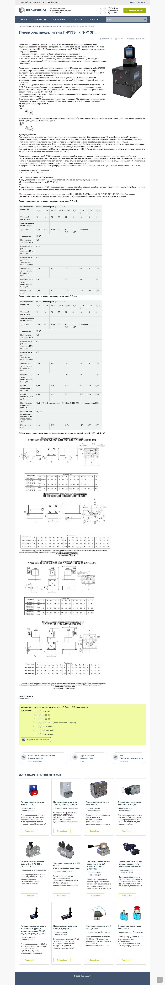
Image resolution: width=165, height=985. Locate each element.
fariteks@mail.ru (138, 2)
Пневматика (73, 808)
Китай (70, 872)
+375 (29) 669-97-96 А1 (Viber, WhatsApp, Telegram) (54, 723)
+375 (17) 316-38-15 (41, 715)
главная (23, 19)
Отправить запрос (135, 10)
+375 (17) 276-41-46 (110, 8)
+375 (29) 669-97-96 (110, 10)
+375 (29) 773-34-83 (110, 13)
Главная (22, 26)
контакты (77, 19)
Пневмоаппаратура (34, 26)
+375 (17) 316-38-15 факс (44, 730)
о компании (59, 19)
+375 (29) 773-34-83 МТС (43, 727)
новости (94, 19)
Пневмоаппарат (25, 698)
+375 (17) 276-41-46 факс (44, 734)
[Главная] (32, 13)
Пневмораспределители (52, 26)
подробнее (29, 831)
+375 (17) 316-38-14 (41, 719)
